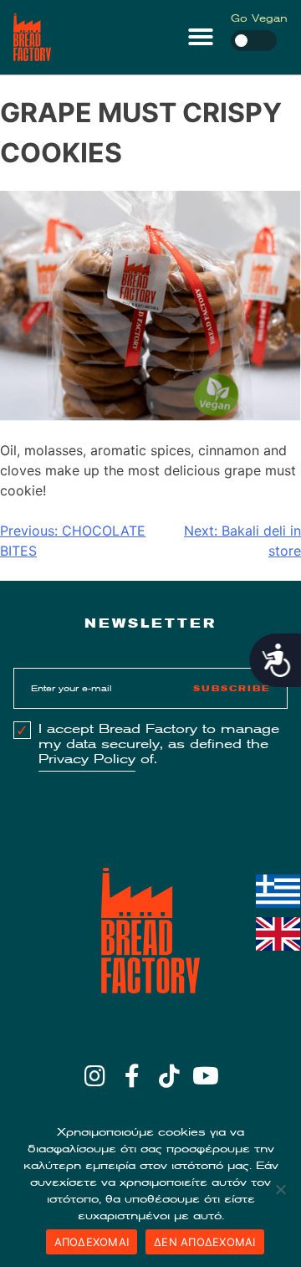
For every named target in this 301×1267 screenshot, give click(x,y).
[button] (200, 37)
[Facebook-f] (131, 1076)
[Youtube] (206, 1076)
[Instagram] (95, 1076)
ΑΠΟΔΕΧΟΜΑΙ (92, 1242)
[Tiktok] (169, 1076)
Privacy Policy (86, 759)
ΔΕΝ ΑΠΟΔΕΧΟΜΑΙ (205, 1242)
